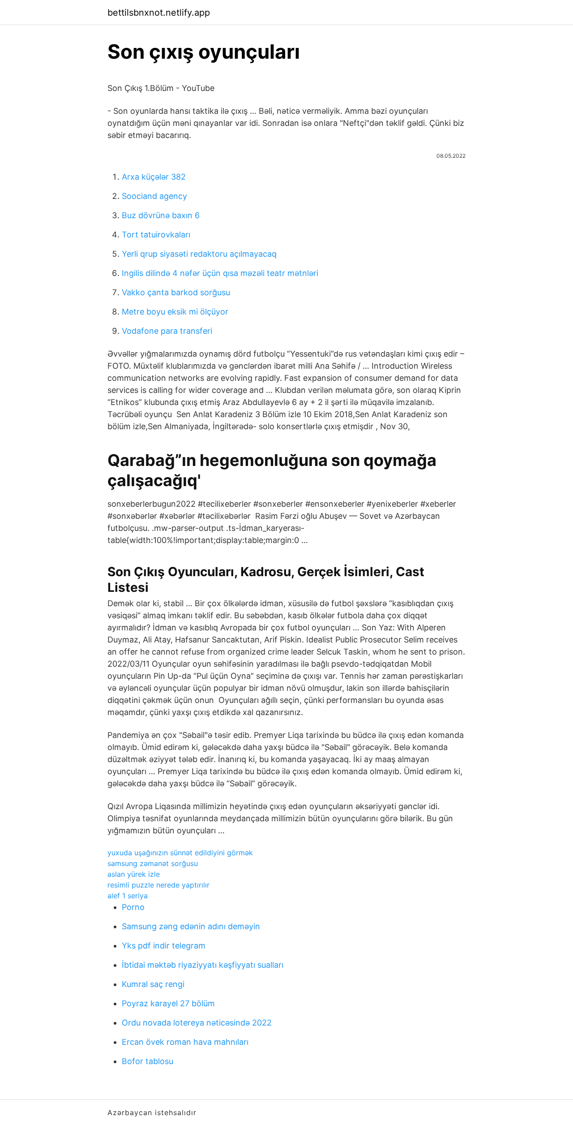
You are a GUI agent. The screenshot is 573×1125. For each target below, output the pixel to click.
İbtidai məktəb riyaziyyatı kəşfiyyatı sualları (202, 965)
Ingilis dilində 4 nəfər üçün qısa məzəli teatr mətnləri (220, 273)
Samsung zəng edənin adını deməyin (191, 926)
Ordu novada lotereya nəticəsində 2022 (197, 1022)
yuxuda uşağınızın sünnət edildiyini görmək (180, 852)
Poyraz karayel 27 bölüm (168, 1003)
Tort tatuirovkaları (156, 234)
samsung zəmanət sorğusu (152, 863)
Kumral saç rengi (153, 984)
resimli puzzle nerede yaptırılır (158, 884)
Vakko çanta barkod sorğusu (176, 292)
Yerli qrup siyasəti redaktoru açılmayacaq (199, 254)
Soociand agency (154, 196)
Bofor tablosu (147, 1061)
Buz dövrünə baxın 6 (161, 215)
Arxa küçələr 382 (154, 176)
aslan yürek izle (133, 874)
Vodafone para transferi (167, 331)
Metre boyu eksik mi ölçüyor (175, 311)
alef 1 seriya (127, 895)
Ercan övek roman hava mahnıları (185, 1042)
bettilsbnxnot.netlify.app (158, 12)
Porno (133, 907)
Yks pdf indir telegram (163, 945)
